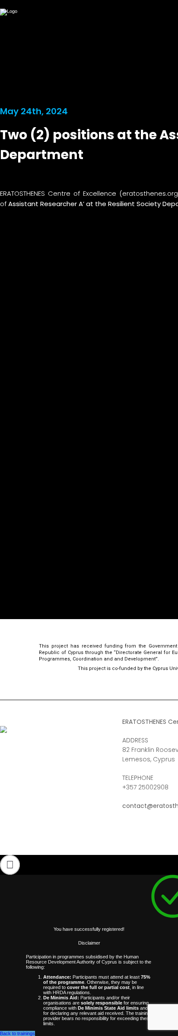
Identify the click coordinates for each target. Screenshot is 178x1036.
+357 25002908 (145, 787)
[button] (10, 865)
